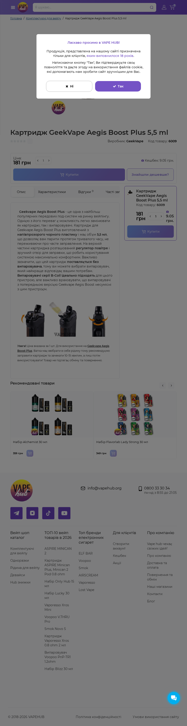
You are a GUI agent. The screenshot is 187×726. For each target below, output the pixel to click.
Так (121, 86)
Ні (71, 86)
